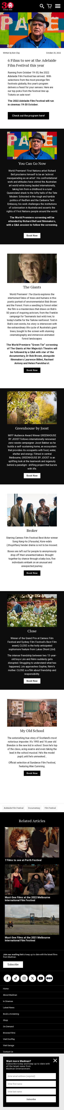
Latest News (8, 1007)
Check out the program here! (28, 115)
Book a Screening (11, 1014)
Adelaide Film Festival (13, 808)
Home (6, 989)
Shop (5, 1020)
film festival (50, 808)
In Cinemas (8, 1001)
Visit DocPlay (9, 1039)
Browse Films (9, 1033)
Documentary (34, 808)
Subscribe (13, 964)
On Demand (8, 1026)
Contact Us (8, 1052)
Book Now (32, 235)
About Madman (10, 995)
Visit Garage (8, 1045)
